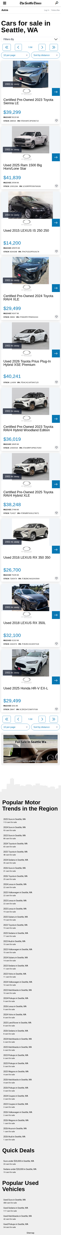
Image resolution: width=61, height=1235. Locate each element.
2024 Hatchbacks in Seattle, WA (17, 1040)
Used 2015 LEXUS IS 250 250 (26, 230)
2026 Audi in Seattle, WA (14, 1138)
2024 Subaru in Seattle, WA (15, 959)
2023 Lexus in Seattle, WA (15, 902)
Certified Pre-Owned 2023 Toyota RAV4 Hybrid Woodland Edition (28, 428)
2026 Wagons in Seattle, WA (16, 1121)
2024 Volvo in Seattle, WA (14, 1016)
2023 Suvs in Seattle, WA (14, 837)
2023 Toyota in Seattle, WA (15, 926)
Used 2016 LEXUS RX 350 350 (26, 557)
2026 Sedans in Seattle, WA (15, 1032)
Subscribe (55, 10)
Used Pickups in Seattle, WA (15, 1225)
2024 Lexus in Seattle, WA (15, 885)
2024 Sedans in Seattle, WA (15, 861)
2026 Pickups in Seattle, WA (15, 1089)
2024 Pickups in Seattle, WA (15, 999)
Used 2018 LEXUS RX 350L (24, 623)
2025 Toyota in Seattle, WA (15, 853)
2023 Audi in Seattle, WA (14, 942)
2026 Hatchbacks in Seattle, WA (17, 1081)
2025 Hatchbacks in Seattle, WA (17, 1048)
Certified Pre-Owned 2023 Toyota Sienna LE (28, 101)
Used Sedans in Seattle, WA (15, 1209)
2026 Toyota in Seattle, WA (15, 877)
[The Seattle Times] (30, 3)
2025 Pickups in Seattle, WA (15, 1064)
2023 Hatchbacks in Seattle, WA (17, 991)
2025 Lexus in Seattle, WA (15, 910)
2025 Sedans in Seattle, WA (15, 934)
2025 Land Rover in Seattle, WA (17, 1024)
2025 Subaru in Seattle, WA (15, 918)
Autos (4, 10)
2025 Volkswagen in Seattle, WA (17, 894)
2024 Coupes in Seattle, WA (15, 1097)
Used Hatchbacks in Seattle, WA (17, 1217)
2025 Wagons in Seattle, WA (16, 1073)
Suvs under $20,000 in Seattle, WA (18, 1162)
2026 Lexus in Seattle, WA (15, 1007)
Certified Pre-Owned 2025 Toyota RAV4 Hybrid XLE (28, 493)
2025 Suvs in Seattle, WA (14, 820)
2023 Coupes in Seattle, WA (15, 1105)
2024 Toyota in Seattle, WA (15, 845)
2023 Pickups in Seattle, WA (15, 1056)
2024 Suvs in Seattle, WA (14, 828)
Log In (46, 10)
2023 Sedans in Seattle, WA (15, 967)
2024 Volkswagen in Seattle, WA (17, 983)
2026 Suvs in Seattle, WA (14, 869)
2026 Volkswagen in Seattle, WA (17, 1113)
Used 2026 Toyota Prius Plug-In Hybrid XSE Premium (27, 363)
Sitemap (30, 1233)
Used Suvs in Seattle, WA (14, 1201)
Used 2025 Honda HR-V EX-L (25, 688)
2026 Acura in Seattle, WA (15, 1130)
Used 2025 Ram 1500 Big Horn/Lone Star (22, 166)
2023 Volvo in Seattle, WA (14, 975)
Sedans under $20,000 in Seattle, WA (19, 1170)
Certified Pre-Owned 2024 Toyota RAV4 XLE (28, 297)
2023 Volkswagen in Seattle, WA (17, 951)
